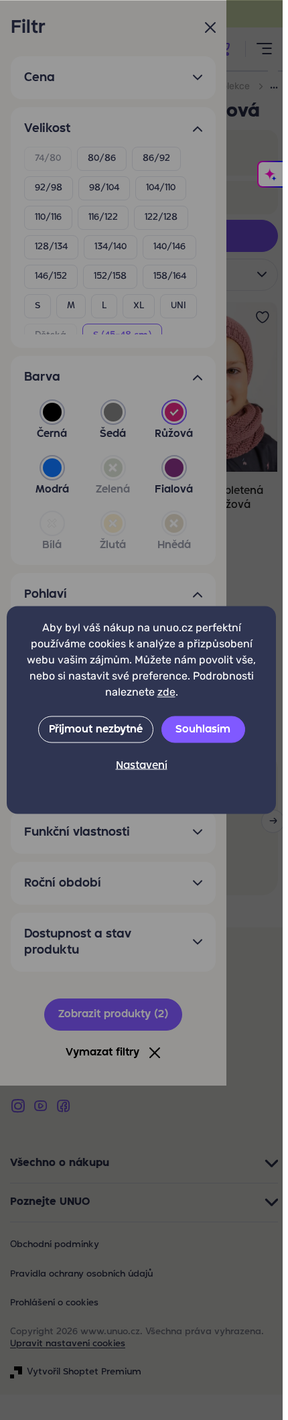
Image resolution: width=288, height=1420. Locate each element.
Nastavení (141, 766)
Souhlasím (202, 729)
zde (166, 692)
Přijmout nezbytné (96, 729)
